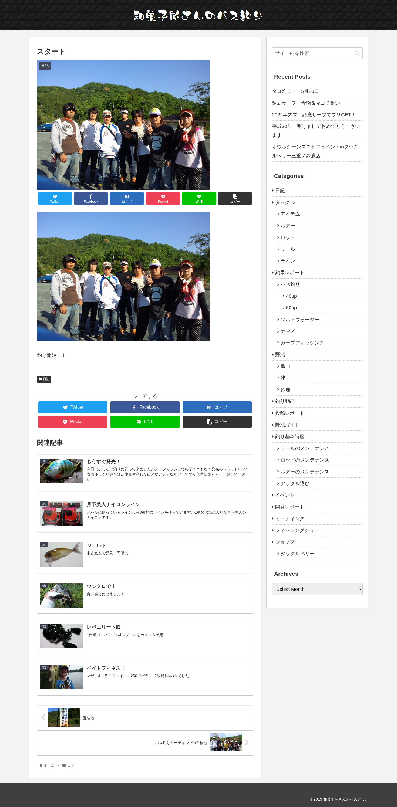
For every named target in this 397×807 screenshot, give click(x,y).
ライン (288, 261)
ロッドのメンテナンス (305, 460)
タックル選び (295, 483)
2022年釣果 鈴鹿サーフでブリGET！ (314, 114)
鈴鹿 (285, 389)
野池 (280, 354)
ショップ (285, 542)
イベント (285, 495)
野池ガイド (287, 425)
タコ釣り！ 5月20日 (295, 91)
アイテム (290, 214)
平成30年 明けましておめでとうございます (316, 131)
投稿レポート (289, 413)
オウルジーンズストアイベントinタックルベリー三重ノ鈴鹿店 (315, 151)
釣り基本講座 (289, 436)
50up (291, 307)
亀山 (285, 366)
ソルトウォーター (300, 319)
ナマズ (288, 331)
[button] (357, 53)
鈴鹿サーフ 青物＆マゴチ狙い (306, 103)
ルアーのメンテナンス (305, 471)
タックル (285, 202)
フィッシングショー (297, 530)
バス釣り (290, 284)
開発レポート (289, 507)
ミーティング (289, 518)
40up (291, 296)
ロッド (288, 237)
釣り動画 (285, 401)
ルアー (288, 225)
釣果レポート (289, 272)
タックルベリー (298, 553)
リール (288, 249)
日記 (46, 379)
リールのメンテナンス (305, 448)
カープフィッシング (302, 342)
